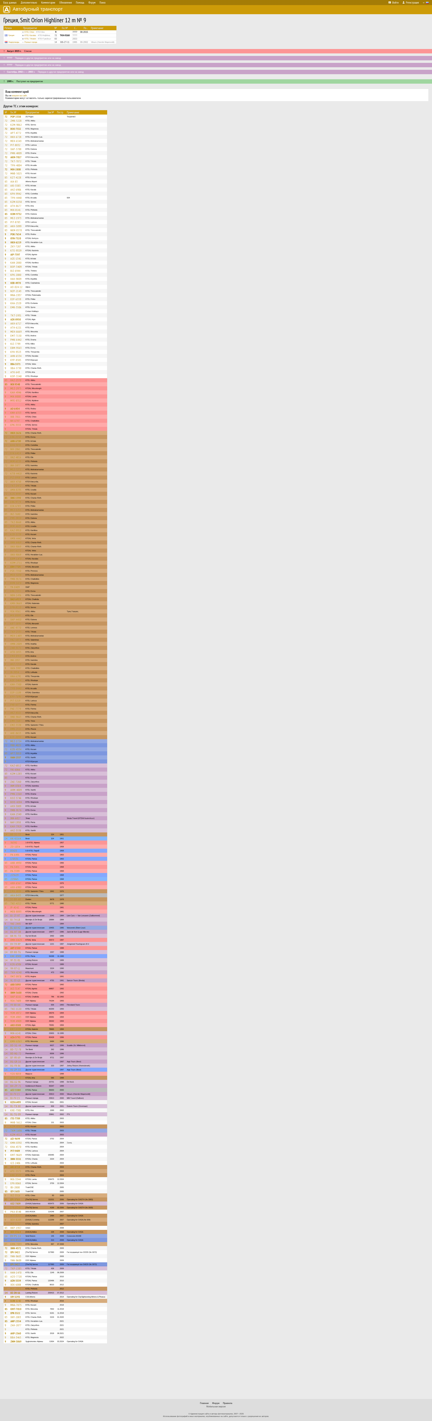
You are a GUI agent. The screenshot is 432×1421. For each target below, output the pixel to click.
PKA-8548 (15, 1211)
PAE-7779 (15, 708)
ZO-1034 (15, 846)
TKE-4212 (15, 903)
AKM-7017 (15, 157)
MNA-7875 (16, 1305)
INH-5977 (15, 465)
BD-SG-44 (15, 1045)
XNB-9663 (15, 717)
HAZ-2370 (15, 380)
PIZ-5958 (15, 477)
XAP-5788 (15, 149)
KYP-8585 (15, 360)
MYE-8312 (15, 400)
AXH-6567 (15, 883)
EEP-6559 (15, 299)
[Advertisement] (216, 1372)
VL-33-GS (15, 980)
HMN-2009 (16, 644)
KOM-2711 (16, 562)
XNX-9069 (15, 546)
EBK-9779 (15, 502)
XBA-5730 (15, 368)
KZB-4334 (15, 749)
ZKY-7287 (15, 246)
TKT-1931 (15, 315)
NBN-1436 (15, 595)
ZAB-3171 (15, 648)
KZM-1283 (16, 773)
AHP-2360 (15, 1333)
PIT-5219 (15, 700)
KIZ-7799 (15, 343)
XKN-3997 (15, 668)
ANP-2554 (15, 1321)
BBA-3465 (15, 1337)
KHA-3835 (15, 445)
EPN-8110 (15, 607)
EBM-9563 (16, 347)
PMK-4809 (16, 153)
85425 (13, 850)
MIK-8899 (15, 615)
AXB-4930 (15, 863)
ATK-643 (15, 372)
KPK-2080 (15, 274)
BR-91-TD (15, 936)
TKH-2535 (16, 631)
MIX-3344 (15, 1179)
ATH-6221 (15, 327)
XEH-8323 (15, 1240)
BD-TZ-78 (15, 1049)
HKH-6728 (15, 137)
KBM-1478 (16, 558)
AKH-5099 (15, 226)
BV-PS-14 (15, 1236)
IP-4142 (14, 907)
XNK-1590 (15, 498)
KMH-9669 (16, 603)
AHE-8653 (15, 733)
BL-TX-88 (15, 1106)
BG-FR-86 (15, 1065)
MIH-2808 (15, 169)
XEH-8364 (15, 1232)
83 (6, 177)
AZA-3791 (15, 1037)
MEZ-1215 (15, 510)
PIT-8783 (15, 222)
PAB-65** (15, 704)
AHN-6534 (15, 356)
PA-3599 (15, 871)
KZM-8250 (16, 201)
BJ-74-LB (15, 919)
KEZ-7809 (15, 1203)
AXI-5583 (15, 185)
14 (6, 834)
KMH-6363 (16, 1041)
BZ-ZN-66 (15, 1292)
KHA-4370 (15, 1146)
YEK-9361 (15, 611)
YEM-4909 (15, 1021)
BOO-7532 (15, 128)
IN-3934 (14, 672)
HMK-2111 (16, 729)
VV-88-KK (15, 1004)
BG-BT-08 (15, 931)
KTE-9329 (15, 250)
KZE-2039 (15, 737)
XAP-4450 (15, 619)
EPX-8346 (15, 1207)
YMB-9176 (16, 579)
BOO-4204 (16, 802)
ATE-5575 (15, 1171)
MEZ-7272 (15, 469)
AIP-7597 (15, 254)
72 (6, 116)
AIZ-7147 (15, 988)
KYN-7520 (15, 238)
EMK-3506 (15, 307)
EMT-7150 (15, 335)
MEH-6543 (16, 141)
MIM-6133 (15, 461)
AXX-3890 (15, 984)
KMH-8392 (16, 1142)
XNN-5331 (15, 1159)
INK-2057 (15, 660)
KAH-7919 (15, 826)
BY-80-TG (15, 952)
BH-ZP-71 (15, 1086)
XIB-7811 (15, 416)
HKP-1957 (15, 1228)
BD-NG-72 (15, 1053)
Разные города (30, 42)
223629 (14, 875)
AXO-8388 (15, 1025)
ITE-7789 (15, 1118)
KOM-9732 (16, 214)
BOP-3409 (16, 266)
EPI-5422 (15, 1252)
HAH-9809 (15, 279)
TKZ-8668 (15, 522)
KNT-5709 (15, 1029)
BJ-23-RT (15, 915)
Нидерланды (13, 42)
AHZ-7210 (15, 664)
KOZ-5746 (15, 798)
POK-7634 (15, 234)
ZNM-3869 (15, 1341)
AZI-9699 (15, 1138)
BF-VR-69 (15, 1057)
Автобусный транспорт (38, 9)
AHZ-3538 (15, 830)
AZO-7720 (16, 1276)
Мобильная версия (216, 1406)
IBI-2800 (15, 1187)
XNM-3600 (15, 992)
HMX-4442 (16, 538)
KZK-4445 (15, 493)
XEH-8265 (15, 1215)
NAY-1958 (15, 822)
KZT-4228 (15, 177)
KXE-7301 (15, 1110)
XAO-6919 (15, 599)
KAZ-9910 (15, 530)
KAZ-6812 (15, 765)
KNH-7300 (15, 684)
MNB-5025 (16, 173)
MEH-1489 (16, 635)
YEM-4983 (15, 1017)
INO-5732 (15, 1223)
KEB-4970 (15, 283)
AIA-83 (14, 181)
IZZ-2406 (15, 1163)
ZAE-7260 (15, 781)
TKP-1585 (16, 1268)
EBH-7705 (15, 566)
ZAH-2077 (15, 1325)
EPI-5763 (15, 1199)
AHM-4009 (16, 790)
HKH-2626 (15, 433)
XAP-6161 (15, 996)
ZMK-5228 (16, 120)
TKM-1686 (16, 1130)
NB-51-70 (15, 834)
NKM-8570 (16, 230)
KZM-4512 (16, 1134)
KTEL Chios (34, 32)
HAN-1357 (15, 757)
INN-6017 (15, 818)
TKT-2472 (15, 485)
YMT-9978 (15, 976)
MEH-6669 (16, 331)
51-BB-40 (15, 899)
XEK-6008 (15, 1284)
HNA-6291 (15, 676)
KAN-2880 (15, 262)
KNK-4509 (15, 1175)
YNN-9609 (15, 1260)
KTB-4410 (16, 473)
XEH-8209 (15, 1219)
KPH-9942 (15, 193)
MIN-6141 (15, 1033)
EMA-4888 (15, 891)
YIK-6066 (15, 769)
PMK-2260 (16, 794)
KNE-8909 (15, 956)
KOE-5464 (15, 680)
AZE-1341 (15, 258)
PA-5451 (15, 867)
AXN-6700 (15, 441)
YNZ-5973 (15, 639)
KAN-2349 (15, 814)
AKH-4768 (15, 481)
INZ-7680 (15, 514)
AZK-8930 (15, 319)
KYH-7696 (15, 696)
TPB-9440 (16, 688)
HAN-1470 (15, 1272)
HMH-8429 (16, 940)
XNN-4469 (15, 542)
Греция (11, 35)
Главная (204, 1403)
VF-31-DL (15, 960)
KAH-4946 (15, 392)
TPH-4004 (16, 165)
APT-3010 (15, 753)
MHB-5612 (16, 1122)
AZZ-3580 (15, 1090)
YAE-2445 (15, 923)
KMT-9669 (16, 1155)
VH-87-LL (15, 968)
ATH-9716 (15, 1077)
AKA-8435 (15, 895)
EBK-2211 (15, 591)
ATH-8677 (15, 206)
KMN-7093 (16, 1244)
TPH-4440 (16, 197)
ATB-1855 (15, 652)
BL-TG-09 (15, 1114)
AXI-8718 (15, 1167)
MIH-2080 (15, 1288)
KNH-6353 (15, 412)
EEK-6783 (15, 506)
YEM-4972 (15, 1013)
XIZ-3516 (15, 1195)
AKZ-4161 (15, 712)
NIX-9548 (15, 384)
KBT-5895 (15, 623)
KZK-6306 (15, 964)
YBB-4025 (15, 745)
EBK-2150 (15, 437)
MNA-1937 (16, 295)
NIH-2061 (15, 449)
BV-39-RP (15, 944)
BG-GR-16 (15, 1061)
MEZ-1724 (15, 741)
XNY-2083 (15, 1317)
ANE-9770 (15, 627)
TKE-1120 (15, 1009)
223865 (14, 879)
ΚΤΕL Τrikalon (37, 39)
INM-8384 (15, 785)
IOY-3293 (15, 1296)
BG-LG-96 (15, 1082)
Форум (216, 1403)
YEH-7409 (15, 1000)
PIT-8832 (15, 145)
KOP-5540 (16, 376)
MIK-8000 (15, 396)
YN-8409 (15, 587)
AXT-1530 (15, 948)
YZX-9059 (15, 1073)
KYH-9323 (15, 352)
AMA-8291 (16, 489)
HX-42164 (15, 838)
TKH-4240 (16, 972)
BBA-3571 (15, 364)
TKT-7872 (15, 161)
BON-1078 (16, 583)
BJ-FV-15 (15, 1094)
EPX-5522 (15, 1313)
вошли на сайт (19, 95)
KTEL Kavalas (37, 35)
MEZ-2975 (15, 388)
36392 (13, 842)
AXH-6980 (15, 887)
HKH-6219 (15, 242)
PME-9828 (16, 518)
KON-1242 (15, 1301)
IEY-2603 (15, 1191)
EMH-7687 (16, 721)
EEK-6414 (15, 453)
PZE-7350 (15, 571)
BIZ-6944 (15, 270)
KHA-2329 (15, 303)
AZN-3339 (15, 1280)
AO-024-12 (16, 287)
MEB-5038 (16, 575)
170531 (14, 858)
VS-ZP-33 (15, 1069)
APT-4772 (15, 133)
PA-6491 (15, 854)
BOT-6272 (15, 550)
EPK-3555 (15, 425)
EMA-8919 (15, 656)
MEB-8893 (16, 911)
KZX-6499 (15, 1102)
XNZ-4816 (15, 457)
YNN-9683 (15, 1256)
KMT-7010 (15, 1309)
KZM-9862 (16, 124)
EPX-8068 (15, 1183)
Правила (227, 1403)
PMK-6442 (16, 339)
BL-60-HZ (15, 927)
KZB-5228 (15, 534)
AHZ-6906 (15, 189)
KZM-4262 (16, 1126)
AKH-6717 (15, 323)
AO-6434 (15, 408)
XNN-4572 (15, 1248)
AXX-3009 (15, 806)
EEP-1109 (15, 692)
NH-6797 (15, 420)
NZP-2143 (15, 291)
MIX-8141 (15, 210)
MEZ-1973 (15, 218)
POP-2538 (15, 116)
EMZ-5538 (15, 725)
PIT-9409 (15, 1150)
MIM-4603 (15, 526)
